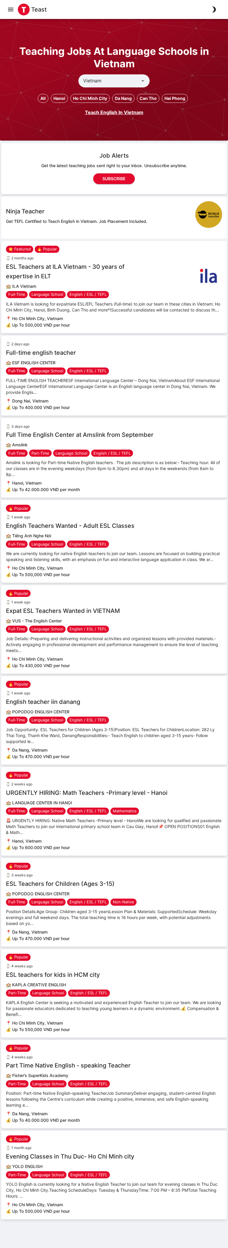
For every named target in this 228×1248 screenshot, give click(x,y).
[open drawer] (11, 9)
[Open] (143, 81)
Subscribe (114, 178)
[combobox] (109, 81)
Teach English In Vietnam (114, 112)
